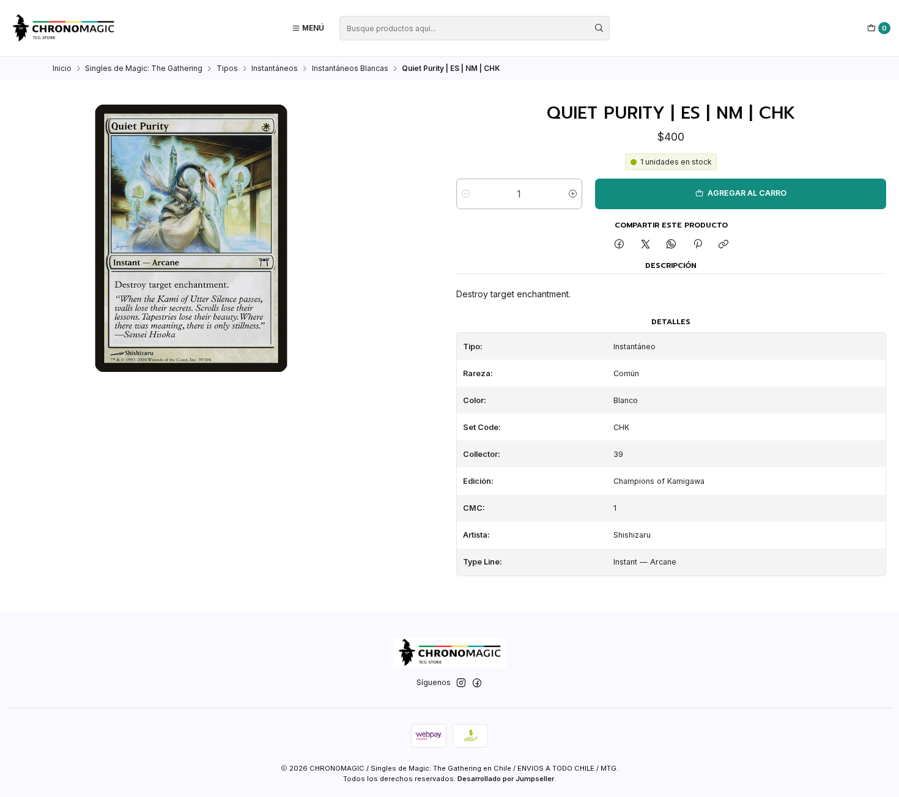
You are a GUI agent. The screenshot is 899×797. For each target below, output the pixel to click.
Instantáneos (274, 68)
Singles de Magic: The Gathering (143, 68)
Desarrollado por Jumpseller (505, 778)
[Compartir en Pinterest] (698, 244)
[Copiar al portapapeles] (723, 244)
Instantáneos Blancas (350, 68)
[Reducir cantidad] (466, 194)
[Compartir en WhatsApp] (671, 244)
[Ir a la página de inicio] (63, 28)
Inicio (62, 68)
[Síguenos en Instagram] (461, 683)
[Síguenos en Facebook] (477, 683)
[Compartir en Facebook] (619, 244)
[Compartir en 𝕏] (645, 244)
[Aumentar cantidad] (573, 194)
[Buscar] (599, 28)
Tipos (227, 68)
